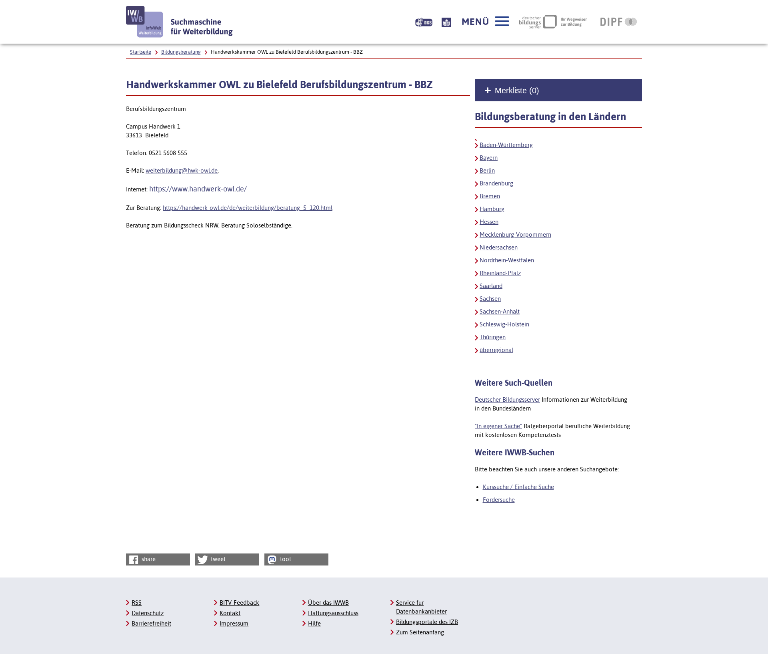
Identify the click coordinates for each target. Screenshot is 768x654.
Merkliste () (517, 90)
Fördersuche (499, 499)
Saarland (491, 285)
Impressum (234, 623)
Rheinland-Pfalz (500, 273)
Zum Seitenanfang (420, 632)
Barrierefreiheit (151, 623)
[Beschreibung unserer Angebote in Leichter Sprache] (446, 21)
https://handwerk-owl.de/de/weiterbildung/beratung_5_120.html (247, 207)
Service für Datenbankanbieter (421, 607)
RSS (137, 602)
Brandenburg (496, 183)
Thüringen (493, 337)
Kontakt (230, 613)
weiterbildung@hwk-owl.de (182, 170)
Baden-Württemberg (506, 144)
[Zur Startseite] (179, 22)
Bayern (489, 157)
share (148, 558)
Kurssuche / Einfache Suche (518, 486)
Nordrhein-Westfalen (507, 260)
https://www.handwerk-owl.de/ (198, 189)
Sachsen (490, 298)
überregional (496, 349)
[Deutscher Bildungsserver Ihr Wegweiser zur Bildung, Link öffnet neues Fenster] (553, 21)
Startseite (140, 52)
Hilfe (314, 623)
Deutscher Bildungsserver (507, 399)
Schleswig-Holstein (504, 324)
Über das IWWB (328, 602)
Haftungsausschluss (333, 613)
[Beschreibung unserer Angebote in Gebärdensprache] (423, 21)
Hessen (489, 221)
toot (284, 558)
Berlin (487, 170)
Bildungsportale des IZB (427, 621)
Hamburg (492, 208)
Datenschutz (148, 613)
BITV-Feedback (239, 602)
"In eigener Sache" (498, 426)
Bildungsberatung (181, 52)
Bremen (490, 196)
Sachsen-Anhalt (500, 311)
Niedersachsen (499, 247)
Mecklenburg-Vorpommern (515, 234)
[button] (485, 22)
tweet (217, 558)
